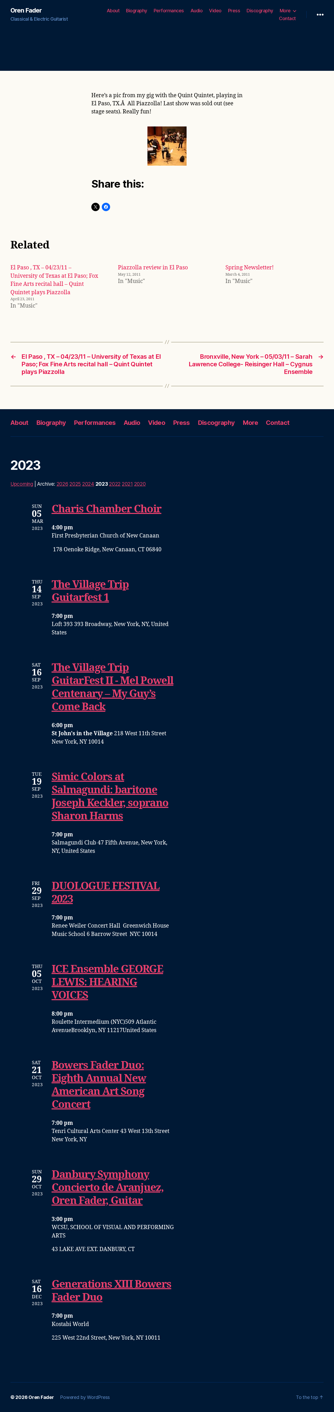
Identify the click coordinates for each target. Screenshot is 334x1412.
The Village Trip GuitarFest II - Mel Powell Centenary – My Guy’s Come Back (113, 687)
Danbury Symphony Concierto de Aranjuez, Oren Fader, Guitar (108, 1187)
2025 (75, 484)
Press (234, 10)
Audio (196, 10)
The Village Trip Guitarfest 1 (90, 591)
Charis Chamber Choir (107, 509)
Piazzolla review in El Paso (153, 267)
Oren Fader (26, 10)
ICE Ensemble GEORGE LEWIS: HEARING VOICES (107, 982)
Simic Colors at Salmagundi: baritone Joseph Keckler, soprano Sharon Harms (110, 797)
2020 (140, 484)
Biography (136, 10)
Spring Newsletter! (249, 267)
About (113, 10)
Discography (260, 10)
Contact (287, 18)
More (285, 10)
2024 (88, 484)
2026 (62, 484)
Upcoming (21, 484)
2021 (127, 484)
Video (215, 10)
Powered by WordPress (85, 1397)
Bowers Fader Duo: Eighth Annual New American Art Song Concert (99, 1085)
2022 (115, 484)
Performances (169, 10)
